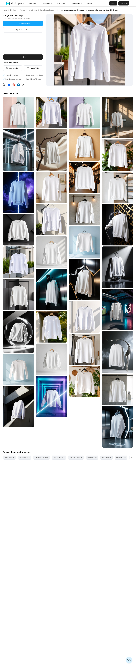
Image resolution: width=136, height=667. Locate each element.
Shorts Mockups (121, 457)
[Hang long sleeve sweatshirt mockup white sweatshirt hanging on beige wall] (84, 145)
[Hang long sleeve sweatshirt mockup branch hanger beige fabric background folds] (51, 150)
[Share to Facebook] (9, 84)
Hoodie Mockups (25, 457)
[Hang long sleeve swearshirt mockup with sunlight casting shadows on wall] (84, 317)
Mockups (13, 10)
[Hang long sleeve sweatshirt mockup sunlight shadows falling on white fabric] (51, 327)
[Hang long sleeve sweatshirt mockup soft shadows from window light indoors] (51, 252)
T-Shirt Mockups (9, 457)
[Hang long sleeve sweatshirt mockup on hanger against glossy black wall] (84, 279)
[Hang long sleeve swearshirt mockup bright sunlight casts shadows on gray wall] (117, 117)
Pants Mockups (106, 457)
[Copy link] (23, 84)
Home (5, 10)
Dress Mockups (92, 457)
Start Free (124, 3)
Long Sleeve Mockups (41, 457)
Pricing (89, 3)
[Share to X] (4, 84)
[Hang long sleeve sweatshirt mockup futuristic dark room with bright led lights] (117, 426)
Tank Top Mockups (59, 457)
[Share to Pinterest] (14, 84)
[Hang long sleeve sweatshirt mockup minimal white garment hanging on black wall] (51, 289)
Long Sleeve (33, 10)
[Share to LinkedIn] (18, 84)
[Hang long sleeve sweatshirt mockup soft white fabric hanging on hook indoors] (84, 112)
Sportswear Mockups (76, 457)
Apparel (22, 10)
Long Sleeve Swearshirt (48, 10)
